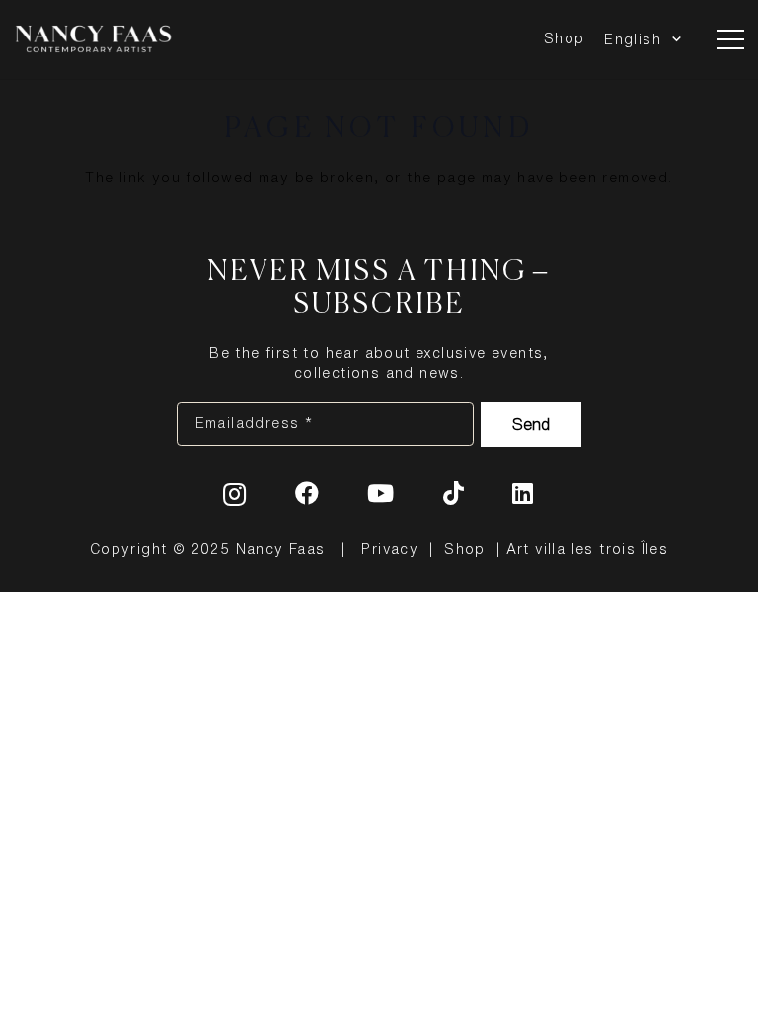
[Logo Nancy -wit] (93, 40)
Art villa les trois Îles (587, 549)
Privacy (389, 549)
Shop (465, 549)
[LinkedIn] (523, 493)
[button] (673, 39)
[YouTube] (381, 493)
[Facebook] (307, 493)
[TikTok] (454, 493)
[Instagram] (235, 494)
